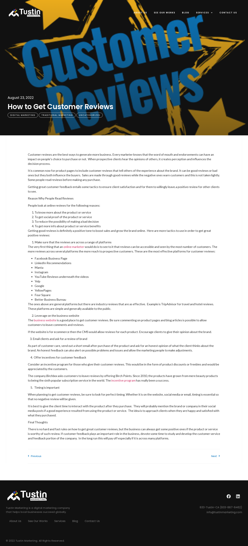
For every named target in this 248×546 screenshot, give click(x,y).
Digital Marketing (22, 115)
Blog (185, 12)
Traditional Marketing (57, 115)
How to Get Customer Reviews (60, 107)
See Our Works (164, 12)
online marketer (73, 247)
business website (45, 320)
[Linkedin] (238, 496)
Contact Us (228, 12)
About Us (140, 12)
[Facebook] (228, 496)
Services (202, 12)
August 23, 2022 (21, 97)
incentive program (123, 380)
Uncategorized (89, 115)
